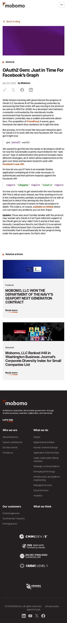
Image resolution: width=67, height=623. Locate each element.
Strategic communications (47, 466)
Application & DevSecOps (46, 452)
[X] (13, 90)
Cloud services (41, 490)
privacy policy (52, 606)
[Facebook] (22, 90)
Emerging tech (10, 523)
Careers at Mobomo (12, 442)
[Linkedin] (31, 90)
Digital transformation (44, 442)
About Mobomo (10, 436)
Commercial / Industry (14, 518)
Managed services (43, 485)
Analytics (38, 495)
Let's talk (8, 419)
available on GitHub (43, 206)
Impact (37, 436)
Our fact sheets (10, 447)
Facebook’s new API (13, 164)
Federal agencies (11, 513)
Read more (11, 310)
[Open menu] (61, 5)
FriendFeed (33, 121)
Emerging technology (44, 471)
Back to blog (13, 21)
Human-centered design (46, 447)
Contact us (8, 452)
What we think (42, 506)
